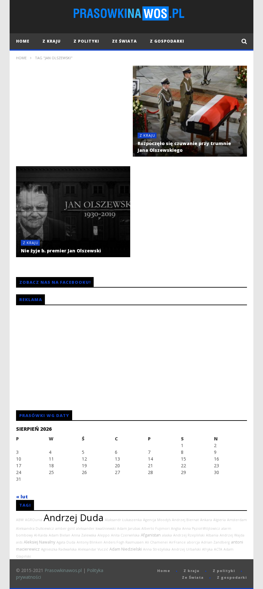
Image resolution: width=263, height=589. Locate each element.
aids (19, 542)
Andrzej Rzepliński (189, 535)
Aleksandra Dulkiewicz (35, 528)
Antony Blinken (89, 542)
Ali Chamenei (156, 542)
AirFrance (177, 542)
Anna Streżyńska (156, 549)
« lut (22, 497)
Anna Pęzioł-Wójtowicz (201, 528)
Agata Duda (65, 542)
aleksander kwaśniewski (96, 528)
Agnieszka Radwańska (59, 549)
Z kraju (51, 41)
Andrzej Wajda (232, 535)
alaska (167, 535)
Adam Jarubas (128, 528)
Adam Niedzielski (125, 549)
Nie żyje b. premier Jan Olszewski (61, 251)
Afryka (207, 549)
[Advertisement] (73, 116)
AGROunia (33, 520)
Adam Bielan (59, 535)
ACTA (218, 549)
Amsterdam (237, 520)
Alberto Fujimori (155, 528)
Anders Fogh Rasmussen (124, 542)
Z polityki (86, 41)
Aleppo (104, 535)
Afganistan (151, 535)
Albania (212, 535)
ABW (20, 520)
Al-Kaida (40, 535)
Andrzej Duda (74, 517)
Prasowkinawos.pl (63, 570)
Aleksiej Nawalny (39, 542)
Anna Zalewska (84, 535)
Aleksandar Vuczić (93, 549)
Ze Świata (124, 41)
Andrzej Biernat (185, 520)
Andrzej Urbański (186, 549)
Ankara (206, 520)
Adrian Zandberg (215, 542)
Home (23, 41)
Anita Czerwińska (125, 535)
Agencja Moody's (157, 520)
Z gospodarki (167, 41)
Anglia (176, 528)
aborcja (193, 542)
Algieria (219, 520)
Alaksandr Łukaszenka (123, 520)
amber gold (65, 528)
